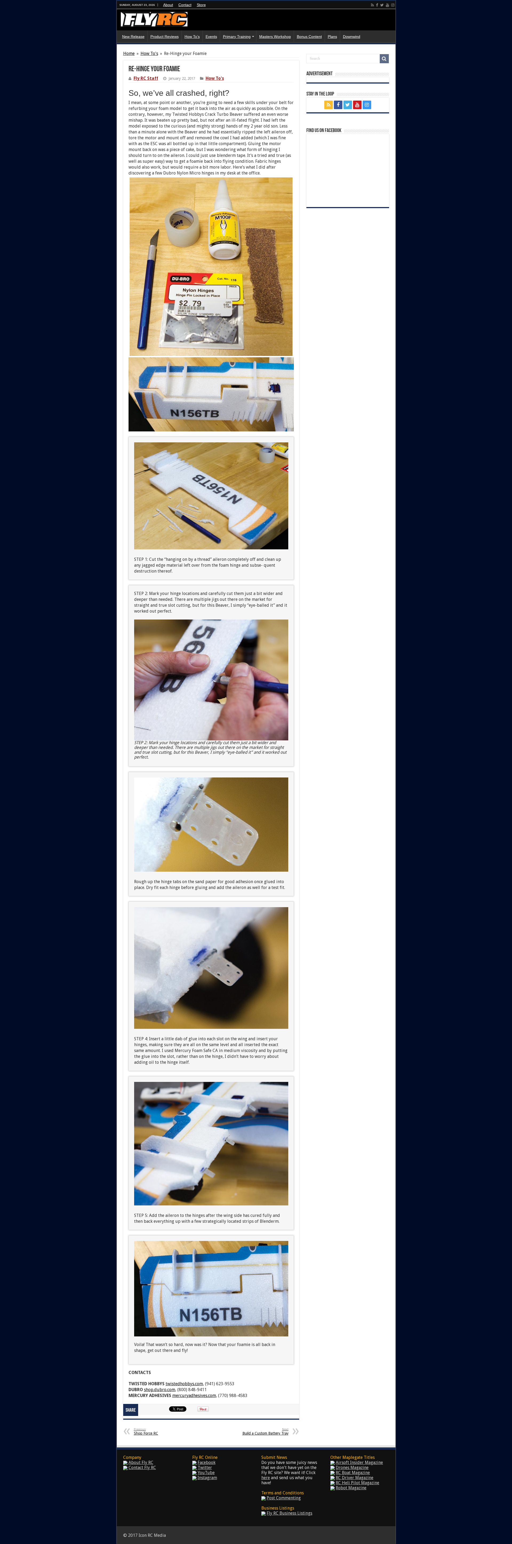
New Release (133, 36)
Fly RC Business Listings (289, 1513)
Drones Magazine (352, 1467)
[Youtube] (387, 5)
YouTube (206, 1472)
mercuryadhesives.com (194, 1395)
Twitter (205, 1467)
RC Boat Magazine (353, 1472)
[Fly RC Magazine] (154, 18)
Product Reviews (164, 36)
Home (129, 53)
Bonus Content (309, 36)
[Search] (384, 58)
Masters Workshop (275, 36)
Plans (332, 36)
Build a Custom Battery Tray (265, 1431)
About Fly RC (141, 1462)
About (168, 5)
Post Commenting (284, 1498)
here (265, 1477)
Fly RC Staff (146, 78)
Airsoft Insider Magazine (359, 1462)
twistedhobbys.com (184, 1383)
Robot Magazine (351, 1487)
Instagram (207, 1477)
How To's (149, 53)
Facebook (206, 1462)
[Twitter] (382, 5)
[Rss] (372, 5)
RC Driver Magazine (354, 1477)
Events (211, 36)
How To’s (192, 36)
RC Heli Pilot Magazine (357, 1482)
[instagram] (393, 5)
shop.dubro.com (159, 1389)
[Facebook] (377, 5)
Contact (184, 5)
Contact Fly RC (142, 1467)
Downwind (351, 36)
